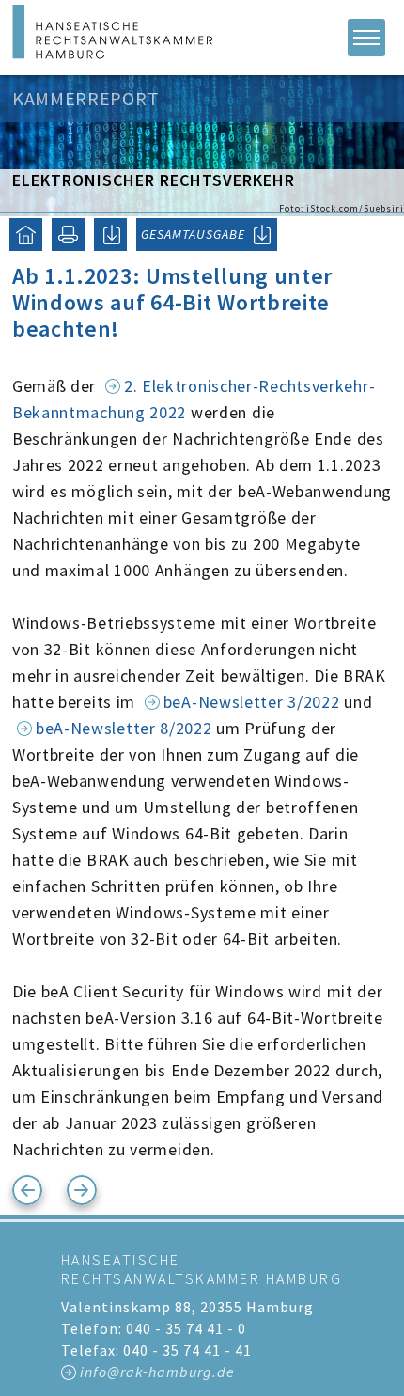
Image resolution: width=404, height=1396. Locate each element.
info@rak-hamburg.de (157, 1371)
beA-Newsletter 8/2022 (124, 728)
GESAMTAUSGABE (193, 234)
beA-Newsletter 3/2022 (251, 702)
